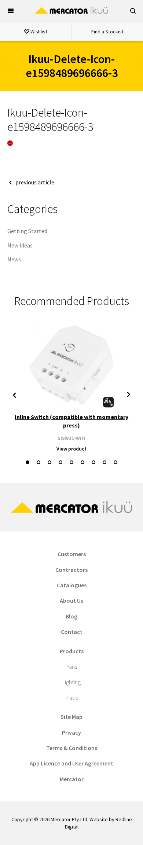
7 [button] (93, 462)
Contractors (71, 569)
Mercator (72, 779)
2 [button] (38, 462)
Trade (72, 697)
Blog (71, 616)
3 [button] (49, 462)
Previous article (34, 182)
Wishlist (38, 31)
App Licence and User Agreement (71, 763)
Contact (71, 631)
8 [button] (104, 462)
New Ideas (20, 245)
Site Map (71, 716)
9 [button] (115, 462)
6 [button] (82, 462)
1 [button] (27, 462)
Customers (72, 554)
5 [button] (71, 462)
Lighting (71, 682)
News (14, 259)
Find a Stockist (107, 31)
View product (71, 448)
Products (72, 651)
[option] (71, 387)
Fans (71, 666)
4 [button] (60, 462)
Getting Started (27, 231)
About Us (71, 600)
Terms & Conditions (71, 748)
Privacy (71, 732)
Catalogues (72, 585)
